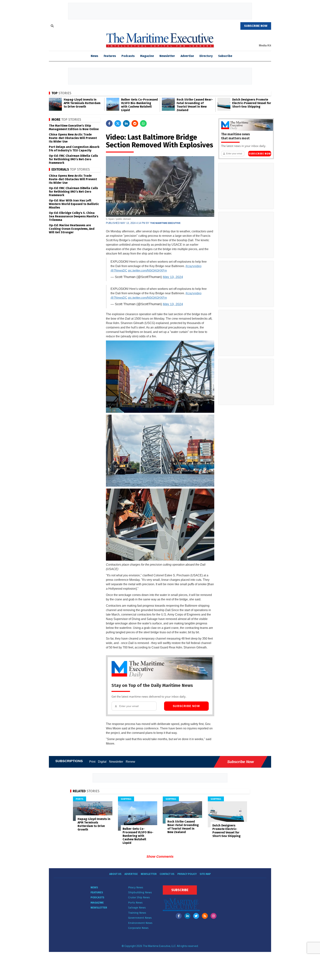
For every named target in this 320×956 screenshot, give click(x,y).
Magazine (147, 56)
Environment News (140, 923)
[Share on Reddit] (134, 123)
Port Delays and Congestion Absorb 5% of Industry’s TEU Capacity (74, 148)
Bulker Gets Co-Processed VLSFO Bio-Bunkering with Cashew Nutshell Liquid (139, 105)
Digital (102, 761)
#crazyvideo (193, 266)
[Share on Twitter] (117, 123)
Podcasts (128, 56)
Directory (206, 56)
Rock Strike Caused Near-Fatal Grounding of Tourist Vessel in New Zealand (195, 105)
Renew (130, 761)
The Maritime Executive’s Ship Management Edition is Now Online (74, 127)
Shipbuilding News (140, 892)
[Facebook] (179, 916)
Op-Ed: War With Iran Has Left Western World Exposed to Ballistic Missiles (74, 204)
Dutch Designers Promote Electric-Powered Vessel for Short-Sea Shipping (251, 103)
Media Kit (265, 45)
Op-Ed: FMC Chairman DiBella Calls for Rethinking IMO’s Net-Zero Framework (73, 159)
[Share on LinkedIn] (126, 123)
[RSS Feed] (205, 916)
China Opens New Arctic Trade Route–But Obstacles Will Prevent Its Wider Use (73, 138)
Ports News (135, 902)
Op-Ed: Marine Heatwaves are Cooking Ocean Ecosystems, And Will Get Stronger (71, 228)
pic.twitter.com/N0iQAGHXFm (147, 270)
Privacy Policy (187, 874)
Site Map (205, 874)
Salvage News (137, 907)
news (94, 56)
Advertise (187, 56)
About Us (115, 874)
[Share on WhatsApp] (143, 123)
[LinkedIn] (187, 916)
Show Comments (160, 856)
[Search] (52, 26)
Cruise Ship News (139, 897)
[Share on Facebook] (109, 123)
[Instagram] (213, 916)
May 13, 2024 (173, 277)
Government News (140, 917)
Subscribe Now (186, 706)
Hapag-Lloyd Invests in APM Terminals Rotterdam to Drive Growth (82, 103)
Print (92, 761)
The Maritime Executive (165, 223)
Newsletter (167, 56)
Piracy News (135, 887)
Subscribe (225, 56)
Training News (137, 912)
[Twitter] (196, 916)
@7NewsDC (119, 270)
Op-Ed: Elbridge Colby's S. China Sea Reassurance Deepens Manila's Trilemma (73, 216)
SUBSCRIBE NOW (255, 26)
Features (110, 56)
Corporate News (138, 928)
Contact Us (167, 874)
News (94, 887)
